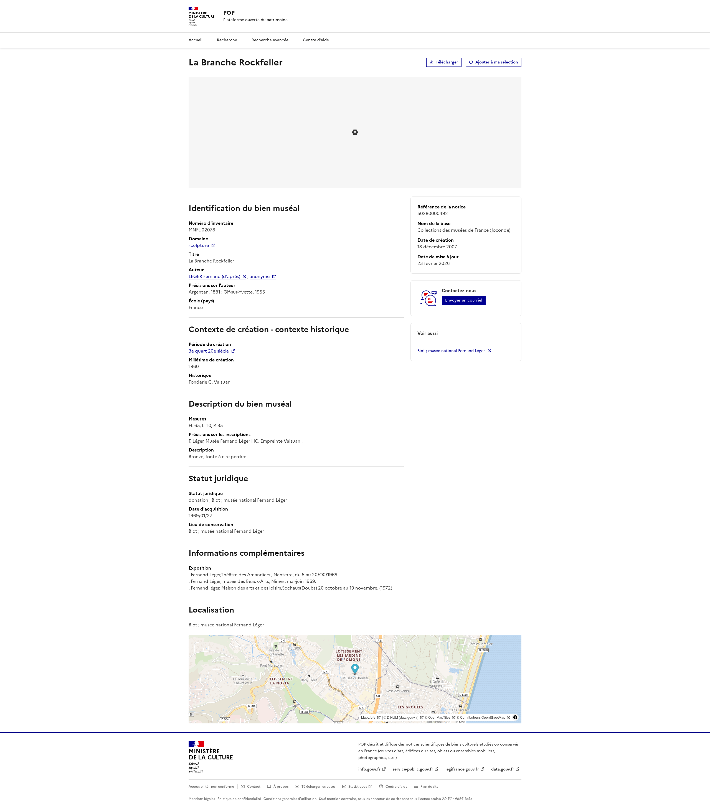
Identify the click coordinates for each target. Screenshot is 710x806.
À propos (280, 786)
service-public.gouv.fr (413, 769)
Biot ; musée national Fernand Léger (451, 351)
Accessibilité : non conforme (211, 786)
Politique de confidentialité (239, 798)
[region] (355, 679)
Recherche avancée (270, 40)
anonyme (260, 276)
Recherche (227, 40)
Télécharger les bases (318, 786)
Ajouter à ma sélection (496, 62)
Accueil (195, 40)
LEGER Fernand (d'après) (214, 276)
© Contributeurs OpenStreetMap (481, 717)
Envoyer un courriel (463, 300)
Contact (253, 786)
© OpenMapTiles (437, 717)
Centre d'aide (316, 40)
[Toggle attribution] (515, 717)
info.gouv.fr (369, 769)
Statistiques (357, 786)
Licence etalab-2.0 (432, 798)
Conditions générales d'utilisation (289, 798)
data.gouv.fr (502, 769)
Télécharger (447, 62)
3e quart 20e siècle (209, 351)
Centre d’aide (396, 786)
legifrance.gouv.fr (462, 769)
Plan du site (429, 786)
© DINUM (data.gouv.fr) (401, 717)
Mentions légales (202, 798)
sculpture (199, 245)
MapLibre (368, 717)
